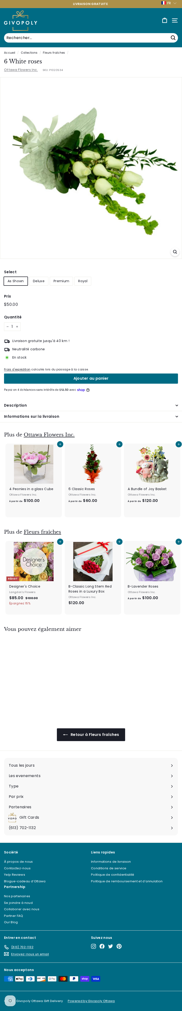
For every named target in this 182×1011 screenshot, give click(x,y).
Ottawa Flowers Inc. (21, 69)
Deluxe (39, 281)
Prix (7, 296)
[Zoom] (175, 251)
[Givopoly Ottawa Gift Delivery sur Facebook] (102, 946)
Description (15, 405)
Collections (29, 53)
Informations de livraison (111, 861)
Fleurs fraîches (54, 53)
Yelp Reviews (14, 874)
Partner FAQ (13, 916)
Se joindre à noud (18, 903)
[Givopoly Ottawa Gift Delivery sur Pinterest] (119, 946)
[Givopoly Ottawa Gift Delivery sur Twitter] (110, 946)
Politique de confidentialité (112, 874)
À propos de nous (18, 861)
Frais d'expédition (17, 369)
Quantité (13, 317)
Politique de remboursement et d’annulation (127, 881)
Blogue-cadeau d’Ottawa (25, 881)
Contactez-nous (17, 868)
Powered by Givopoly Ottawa (91, 1001)
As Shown (16, 281)
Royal (82, 281)
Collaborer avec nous (21, 909)
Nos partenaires (17, 896)
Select (10, 271)
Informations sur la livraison (31, 416)
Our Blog (11, 922)
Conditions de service (108, 868)
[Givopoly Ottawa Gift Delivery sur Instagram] (93, 946)
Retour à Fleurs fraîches (94, 734)
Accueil (9, 53)
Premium (61, 281)
